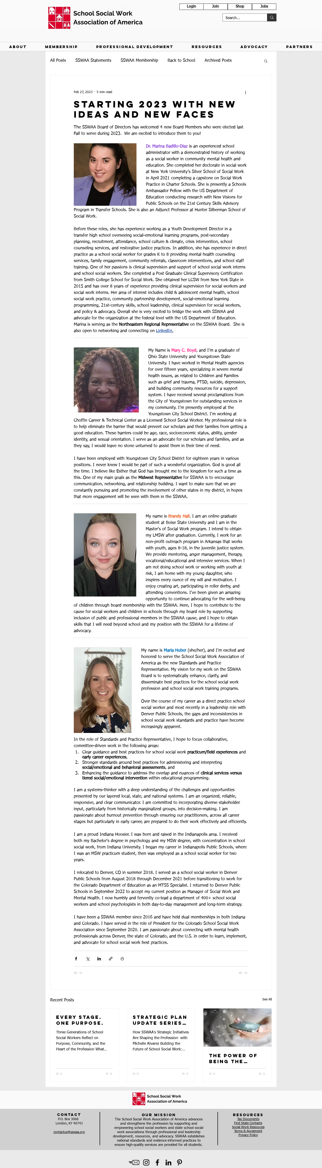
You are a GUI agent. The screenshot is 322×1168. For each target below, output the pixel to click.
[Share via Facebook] (76, 958)
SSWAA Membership (139, 60)
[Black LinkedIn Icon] (168, 1162)
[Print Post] (122, 958)
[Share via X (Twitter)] (87, 958)
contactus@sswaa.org (69, 1132)
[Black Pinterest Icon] (179, 1162)
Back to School (181, 60)
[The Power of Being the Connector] (237, 1027)
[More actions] (245, 92)
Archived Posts (218, 60)
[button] (18, 46)
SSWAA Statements (93, 60)
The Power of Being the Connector (233, 1058)
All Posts (58, 60)
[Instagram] (146, 1162)
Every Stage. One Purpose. (80, 1020)
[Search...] (271, 17)
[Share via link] (110, 958)
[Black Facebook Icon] (157, 1162)
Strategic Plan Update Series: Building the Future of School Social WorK (160, 1020)
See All (267, 999)
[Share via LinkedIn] (99, 958)
